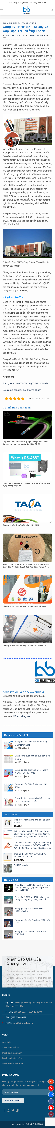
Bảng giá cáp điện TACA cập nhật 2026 (21, 525)
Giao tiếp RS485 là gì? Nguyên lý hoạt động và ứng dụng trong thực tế (26, 484)
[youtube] (51, 1107)
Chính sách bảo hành (12, 1053)
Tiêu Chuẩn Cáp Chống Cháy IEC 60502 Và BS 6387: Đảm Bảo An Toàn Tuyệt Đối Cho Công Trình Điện (26, 565)
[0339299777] (51, 1088)
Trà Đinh (10, 35)
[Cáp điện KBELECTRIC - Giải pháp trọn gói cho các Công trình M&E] (26, 10)
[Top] (51, 1114)
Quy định (6, 1042)
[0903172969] (51, 1094)
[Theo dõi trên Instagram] (8, 1110)
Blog (5, 23)
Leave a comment (37, 35)
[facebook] (51, 1101)
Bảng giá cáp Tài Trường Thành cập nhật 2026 (24, 606)
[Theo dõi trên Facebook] (4, 1110)
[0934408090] (51, 1081)
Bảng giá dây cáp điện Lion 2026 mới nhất (32, 921)
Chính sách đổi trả (10, 1047)
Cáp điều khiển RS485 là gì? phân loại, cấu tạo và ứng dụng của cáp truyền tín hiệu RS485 (26, 443)
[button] (1, 10)
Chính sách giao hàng (12, 1058)
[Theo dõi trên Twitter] (12, 1110)
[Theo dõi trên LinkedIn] (17, 1110)
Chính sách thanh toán (12, 1063)
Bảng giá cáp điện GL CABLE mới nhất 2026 (30, 932)
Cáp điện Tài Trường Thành (22, 23)
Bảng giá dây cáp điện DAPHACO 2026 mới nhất (30, 909)
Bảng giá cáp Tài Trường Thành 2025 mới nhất (25, 646)
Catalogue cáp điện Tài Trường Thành (22, 390)
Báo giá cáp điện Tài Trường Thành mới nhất (25, 383)
